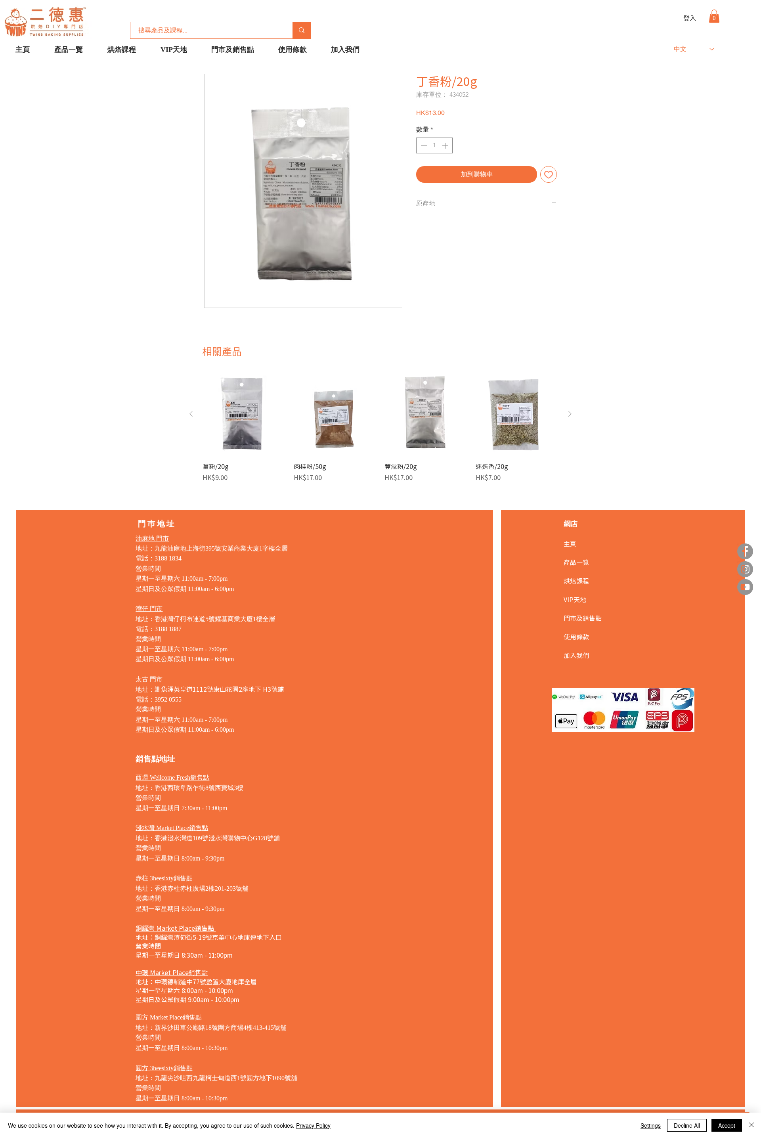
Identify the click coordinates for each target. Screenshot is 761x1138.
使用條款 (576, 636)
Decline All (687, 1125)
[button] (714, 16)
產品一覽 (576, 562)
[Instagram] (745, 569)
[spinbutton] (434, 145)
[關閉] (751, 1125)
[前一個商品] (191, 414)
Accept (726, 1125)
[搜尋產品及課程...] (301, 30)
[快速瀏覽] (244, 414)
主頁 (570, 543)
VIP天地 (575, 599)
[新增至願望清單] (548, 174)
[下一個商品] (570, 414)
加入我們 (576, 655)
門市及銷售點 (583, 618)
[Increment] (445, 145)
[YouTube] (745, 587)
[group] (380, 427)
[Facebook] (745, 551)
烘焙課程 (576, 580)
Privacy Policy (313, 1125)
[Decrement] (422, 145)
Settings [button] (651, 1125)
